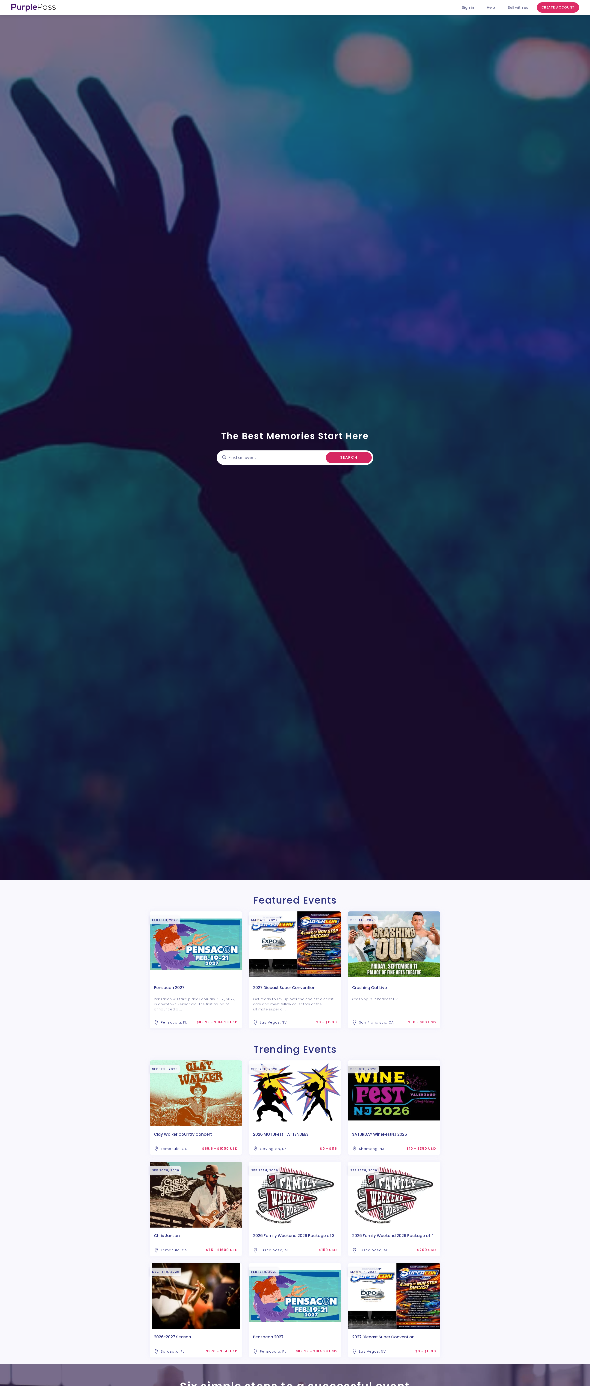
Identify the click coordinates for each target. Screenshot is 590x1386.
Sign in (468, 7)
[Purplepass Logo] (33, 8)
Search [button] (348, 457)
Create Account (558, 7)
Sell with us (518, 7)
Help (491, 7)
